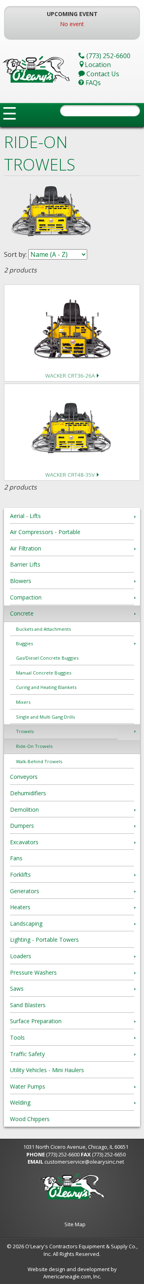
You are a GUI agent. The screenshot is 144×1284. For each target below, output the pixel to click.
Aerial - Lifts (25, 516)
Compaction (26, 597)
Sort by (15, 254)
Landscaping (26, 923)
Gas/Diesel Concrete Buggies (47, 658)
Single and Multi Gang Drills (45, 717)
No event (72, 24)
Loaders (20, 956)
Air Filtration (25, 548)
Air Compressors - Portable (45, 532)
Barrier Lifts (25, 564)
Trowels (25, 731)
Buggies (24, 643)
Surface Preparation (36, 1021)
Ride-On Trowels (34, 746)
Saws (17, 988)
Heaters (20, 907)
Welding (20, 1102)
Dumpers (22, 825)
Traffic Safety (27, 1054)
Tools (17, 1037)
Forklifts (20, 874)
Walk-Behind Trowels (39, 761)
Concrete (22, 613)
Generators (24, 891)
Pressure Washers (33, 972)
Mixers (23, 702)
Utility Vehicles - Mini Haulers (47, 1070)
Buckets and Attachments (43, 629)
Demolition (24, 809)
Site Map (75, 1224)
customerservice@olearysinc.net (84, 1161)
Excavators (24, 842)
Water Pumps (27, 1086)
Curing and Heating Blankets (46, 687)
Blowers (20, 581)
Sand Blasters (28, 1005)
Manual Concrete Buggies (43, 673)
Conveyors (24, 776)
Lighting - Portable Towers (44, 939)
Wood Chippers (30, 1119)
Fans (16, 858)
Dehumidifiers (28, 793)
